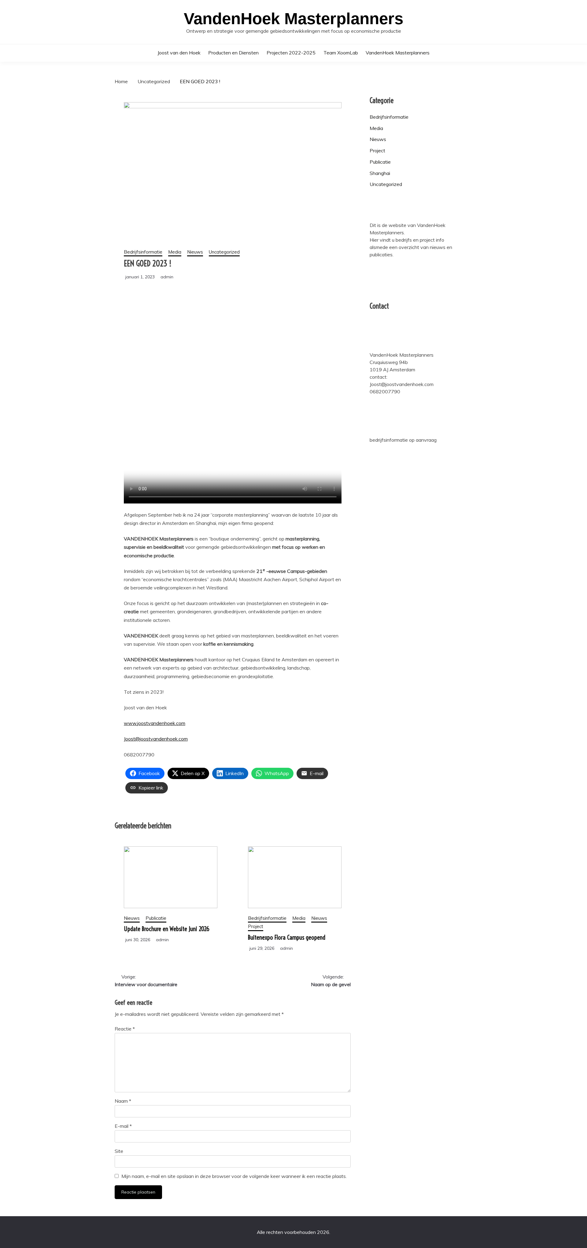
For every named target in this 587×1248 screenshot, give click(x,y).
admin (167, 277)
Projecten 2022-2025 (291, 53)
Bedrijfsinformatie (143, 252)
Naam (123, 1101)
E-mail (123, 1126)
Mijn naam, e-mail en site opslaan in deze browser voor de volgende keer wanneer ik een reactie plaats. (234, 1176)
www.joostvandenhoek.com (154, 723)
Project (255, 926)
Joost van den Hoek (179, 53)
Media (174, 252)
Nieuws (195, 252)
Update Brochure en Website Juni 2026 (166, 929)
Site (119, 1151)
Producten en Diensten (233, 53)
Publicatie (156, 918)
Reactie (125, 1029)
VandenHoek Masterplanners (293, 18)
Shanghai (380, 173)
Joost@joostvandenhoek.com (156, 739)
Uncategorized (224, 252)
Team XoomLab (340, 53)
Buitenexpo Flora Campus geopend (286, 937)
